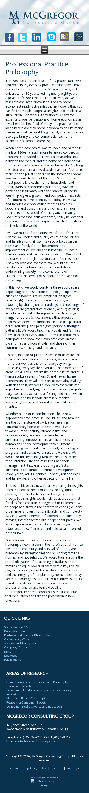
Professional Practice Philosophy (27, 635)
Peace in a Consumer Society (26, 702)
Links (7, 651)
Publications (12, 660)
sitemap (15, 768)
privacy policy (36, 768)
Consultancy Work (16, 639)
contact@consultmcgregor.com (36, 741)
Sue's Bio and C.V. (16, 627)
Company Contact (16, 647)
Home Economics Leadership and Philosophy (37, 682)
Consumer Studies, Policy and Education (34, 706)
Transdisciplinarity (19, 686)
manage (73, 768)
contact (57, 768)
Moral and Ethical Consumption (27, 698)
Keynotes (10, 655)
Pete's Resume (14, 631)
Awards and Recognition (21, 643)
